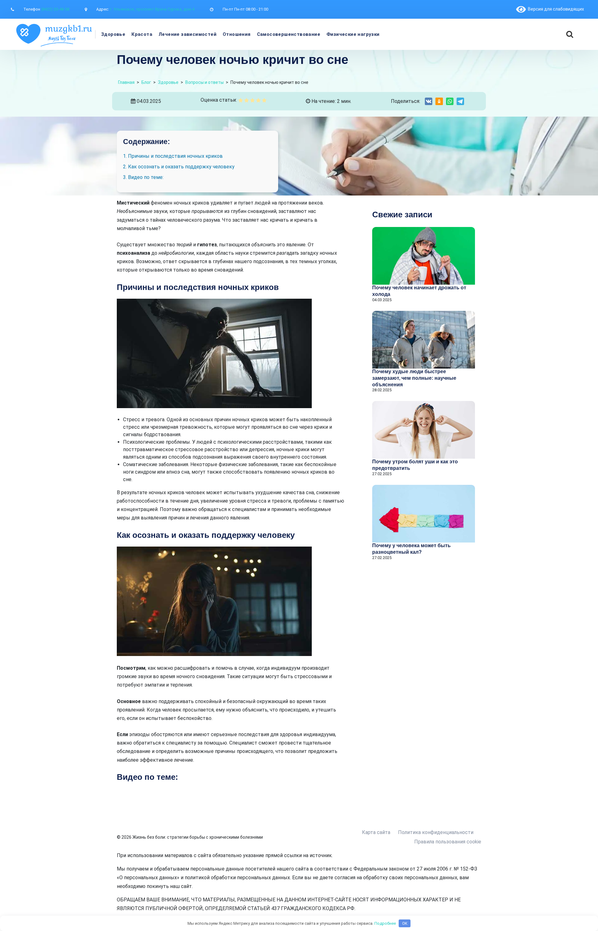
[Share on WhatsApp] (449, 101)
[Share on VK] (428, 101)
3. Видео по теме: (143, 177)
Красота (141, 34)
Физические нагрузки (353, 34)
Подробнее (385, 923)
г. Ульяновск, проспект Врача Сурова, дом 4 (152, 9)
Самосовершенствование (288, 34)
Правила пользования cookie (447, 842)
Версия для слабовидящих (555, 9)
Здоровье (113, 34)
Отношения (237, 34)
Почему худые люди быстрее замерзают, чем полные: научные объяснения (414, 378)
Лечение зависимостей (187, 34)
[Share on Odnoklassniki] (439, 101)
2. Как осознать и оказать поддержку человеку (179, 167)
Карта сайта (376, 832)
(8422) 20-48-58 (55, 9)
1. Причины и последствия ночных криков (173, 156)
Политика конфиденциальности (435, 832)
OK (404, 923)
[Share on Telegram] (460, 101)
